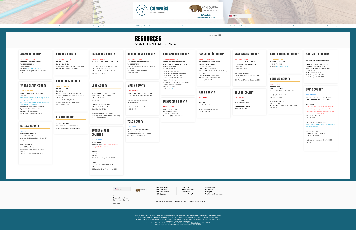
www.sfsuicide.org (282, 66)
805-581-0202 (210, 18)
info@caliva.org (200, 201)
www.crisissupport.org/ (33, 68)
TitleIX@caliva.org (196, 223)
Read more (116, 203)
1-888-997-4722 (185, 201)
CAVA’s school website (174, 219)
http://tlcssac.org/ (174, 89)
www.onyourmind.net (319, 66)
